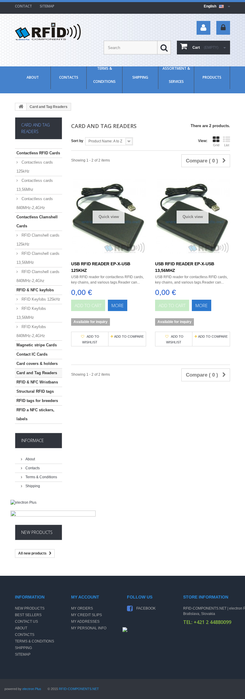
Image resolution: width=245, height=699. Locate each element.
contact (23, 6)
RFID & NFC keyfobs (35, 290)
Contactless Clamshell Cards (37, 221)
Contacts (68, 77)
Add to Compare (129, 336)
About (33, 77)
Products (212, 77)
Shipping (140, 77)
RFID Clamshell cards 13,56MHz (37, 258)
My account (85, 597)
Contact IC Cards (32, 354)
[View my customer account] (203, 28)
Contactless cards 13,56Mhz (34, 185)
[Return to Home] (21, 106)
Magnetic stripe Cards (36, 345)
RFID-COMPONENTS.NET (79, 689)
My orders (82, 608)
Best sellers (28, 615)
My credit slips (86, 615)
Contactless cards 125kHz (34, 166)
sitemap (47, 6)
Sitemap (22, 654)
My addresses (85, 621)
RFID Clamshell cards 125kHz (37, 239)
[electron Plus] (38, 505)
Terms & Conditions (104, 75)
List (226, 145)
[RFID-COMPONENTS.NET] (48, 31)
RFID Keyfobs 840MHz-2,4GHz (31, 331)
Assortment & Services (176, 75)
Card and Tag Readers (36, 373)
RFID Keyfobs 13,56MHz (31, 313)
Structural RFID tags (35, 391)
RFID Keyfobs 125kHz (40, 299)
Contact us (26, 621)
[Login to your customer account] (223, 28)
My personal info (88, 628)
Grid (216, 145)
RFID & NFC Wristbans (37, 382)
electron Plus (31, 689)
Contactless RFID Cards (38, 153)
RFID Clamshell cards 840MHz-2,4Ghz (37, 276)
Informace (32, 440)
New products (37, 532)
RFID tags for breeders (37, 400)
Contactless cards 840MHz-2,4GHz (34, 203)
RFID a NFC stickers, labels (35, 414)
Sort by (77, 141)
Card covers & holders (37, 363)
